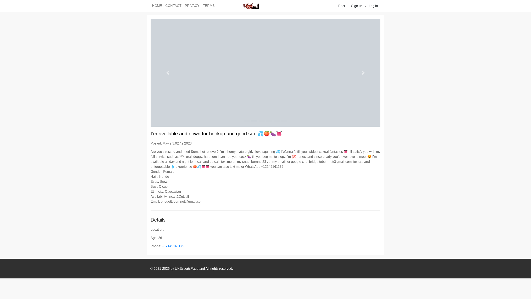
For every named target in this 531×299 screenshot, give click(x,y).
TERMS (209, 5)
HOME (157, 5)
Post (341, 6)
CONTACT (173, 5)
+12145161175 (173, 246)
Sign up (357, 6)
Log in (373, 6)
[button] (168, 73)
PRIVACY (192, 5)
